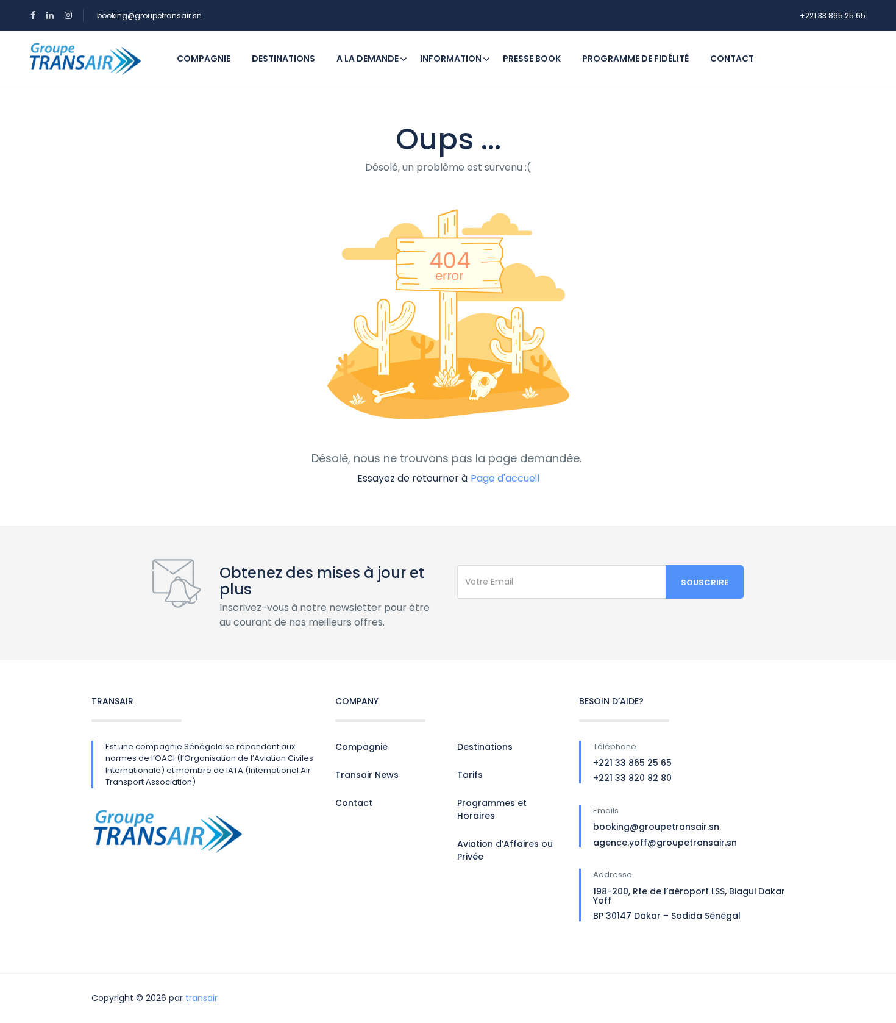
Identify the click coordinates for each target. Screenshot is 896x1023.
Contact (732, 58)
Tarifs (470, 775)
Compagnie (203, 58)
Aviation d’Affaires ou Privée (505, 850)
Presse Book (532, 58)
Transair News (367, 775)
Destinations (283, 58)
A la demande (367, 58)
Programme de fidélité (635, 58)
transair (201, 998)
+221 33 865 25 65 (833, 15)
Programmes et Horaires (492, 809)
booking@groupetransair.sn (149, 15)
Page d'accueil (505, 478)
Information (451, 58)
